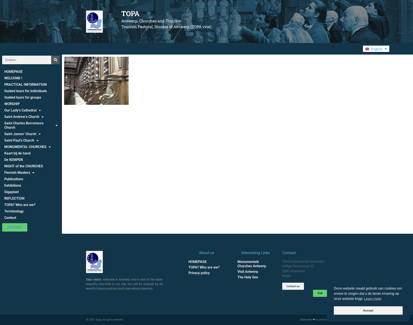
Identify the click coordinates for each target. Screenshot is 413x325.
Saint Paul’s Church (19, 140)
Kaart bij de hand (17, 153)
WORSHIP (12, 104)
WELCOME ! (13, 78)
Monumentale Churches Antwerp (251, 264)
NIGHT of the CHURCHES (23, 166)
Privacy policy (199, 273)
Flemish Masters (17, 173)
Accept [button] (368, 310)
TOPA (130, 13)
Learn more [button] (372, 299)
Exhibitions (12, 185)
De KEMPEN (13, 160)
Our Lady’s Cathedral (20, 110)
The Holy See (247, 277)
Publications (13, 179)
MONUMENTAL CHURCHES (25, 147)
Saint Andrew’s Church (21, 117)
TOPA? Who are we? (19, 205)
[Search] (55, 60)
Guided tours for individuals (25, 91)
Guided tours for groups (22, 97)
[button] (376, 49)
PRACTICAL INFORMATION (25, 84)
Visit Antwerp (247, 272)
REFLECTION (14, 198)
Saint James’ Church (20, 134)
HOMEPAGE (13, 72)
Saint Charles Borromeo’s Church (23, 125)
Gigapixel (11, 192)
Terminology (14, 211)
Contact (10, 218)
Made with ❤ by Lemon (313, 319)
